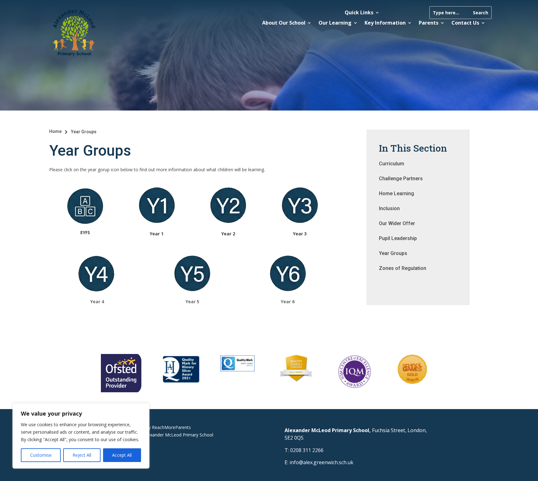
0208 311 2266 (306, 450)
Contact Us (465, 22)
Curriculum (391, 164)
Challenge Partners (401, 179)
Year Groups (393, 253)
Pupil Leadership (398, 238)
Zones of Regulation (402, 268)
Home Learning (396, 193)
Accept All (122, 455)
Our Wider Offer (397, 223)
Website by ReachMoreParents (160, 427)
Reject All (82, 455)
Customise (41, 455)
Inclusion (389, 208)
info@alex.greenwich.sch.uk (321, 462)
